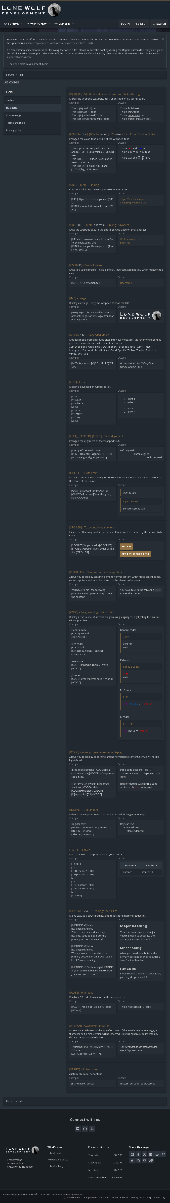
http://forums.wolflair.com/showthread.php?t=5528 (63, 43)
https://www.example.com (135, 199)
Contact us (104, 1197)
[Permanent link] (149, 926)
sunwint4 (117, 1177)
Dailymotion (109, 346)
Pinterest (87, 350)
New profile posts (57, 1159)
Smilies (10, 100)
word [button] (158, 589)
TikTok (131, 350)
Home (157, 1197)
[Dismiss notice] (162, 39)
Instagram (75, 350)
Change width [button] (90, 1197)
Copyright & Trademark (20, 1166)
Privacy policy (14, 130)
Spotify (122, 350)
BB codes (12, 107)
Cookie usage (13, 115)
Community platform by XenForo (33, 1194)
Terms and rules (15, 122)
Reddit (98, 350)
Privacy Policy (15, 1163)
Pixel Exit (78, 1194)
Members (64, 23)
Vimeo (72, 353)
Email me (125, 242)
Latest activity (55, 1166)
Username (126, 282)
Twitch (149, 350)
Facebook (123, 346)
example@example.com (133, 202)
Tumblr (140, 350)
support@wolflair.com (19, 57)
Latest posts (54, 1153)
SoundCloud (110, 350)
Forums (13, 23)
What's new (38, 23)
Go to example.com (131, 239)
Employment (14, 1159)
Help (149, 1197)
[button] (21, 23)
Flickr (133, 346)
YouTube (83, 353)
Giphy (140, 346)
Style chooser (73, 1197)
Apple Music (95, 346)
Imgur (148, 346)
